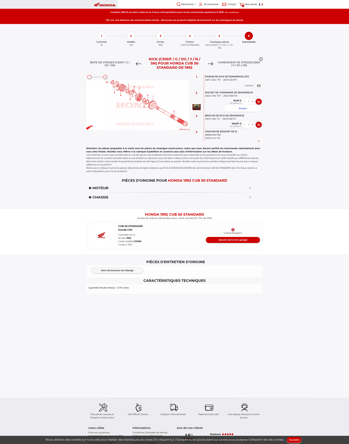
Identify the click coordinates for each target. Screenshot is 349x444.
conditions (234, 12)
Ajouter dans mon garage (233, 240)
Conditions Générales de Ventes (150, 432)
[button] (261, 59)
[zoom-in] (105, 77)
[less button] (245, 102)
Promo (243, 108)
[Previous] (138, 63)
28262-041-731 (212, 138)
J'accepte (294, 440)
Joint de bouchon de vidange (117, 270)
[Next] (210, 63)
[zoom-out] (89, 77)
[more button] (252, 102)
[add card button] (259, 102)
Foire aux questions (99, 432)
